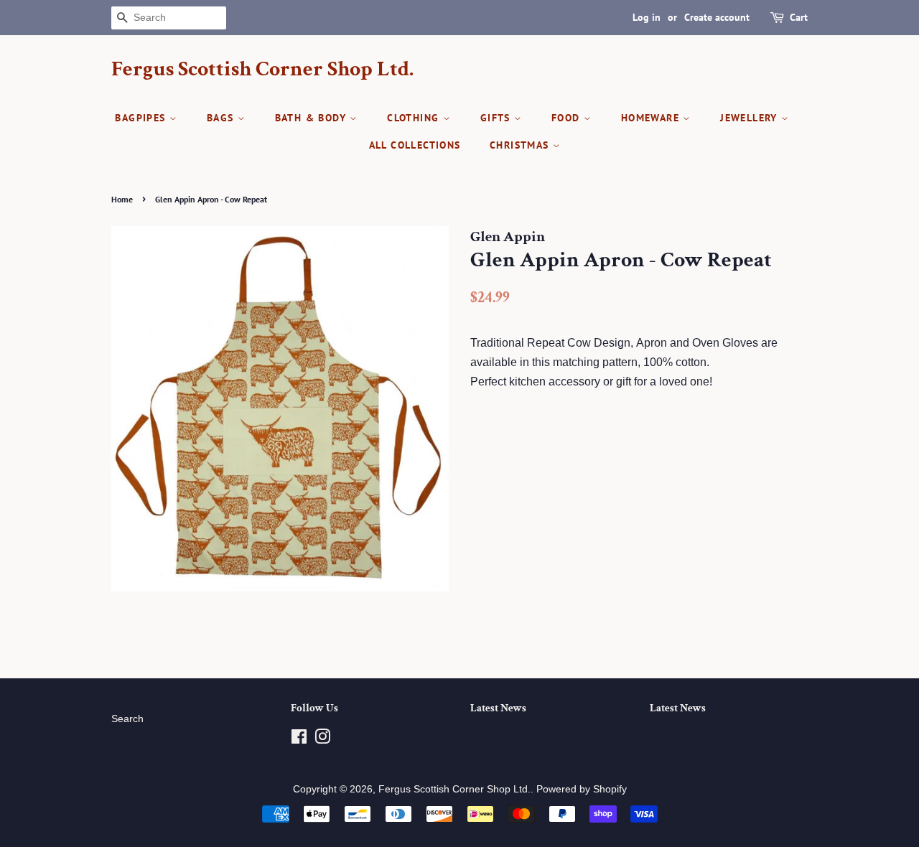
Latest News (498, 708)
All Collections (415, 145)
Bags (222, 117)
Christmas (521, 145)
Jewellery (750, 117)
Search (127, 718)
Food (567, 117)
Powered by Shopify (581, 789)
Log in (647, 17)
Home (122, 199)
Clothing (415, 117)
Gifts (497, 117)
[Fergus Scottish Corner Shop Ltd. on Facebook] (299, 739)
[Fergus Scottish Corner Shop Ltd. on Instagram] (322, 739)
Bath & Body (312, 117)
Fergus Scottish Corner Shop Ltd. (262, 70)
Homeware (652, 117)
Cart (799, 17)
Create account (717, 17)
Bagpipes (142, 117)
